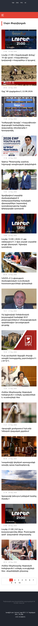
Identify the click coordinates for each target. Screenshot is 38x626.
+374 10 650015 (20, 617)
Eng (17, 2)
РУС (21, 2)
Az (25, 2)
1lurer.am (21, 603)
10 (19, 583)
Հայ (13, 2)
